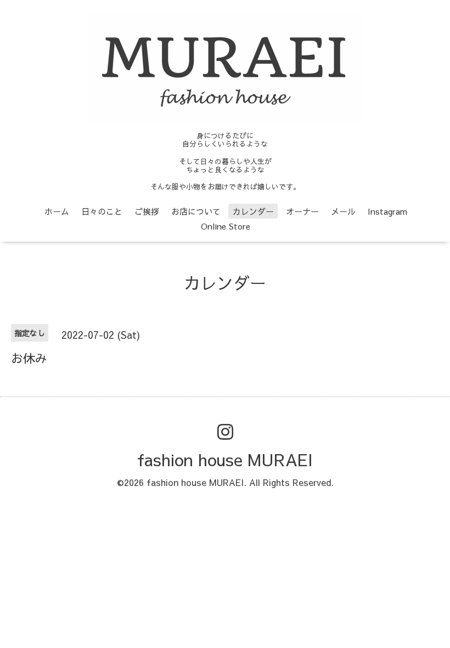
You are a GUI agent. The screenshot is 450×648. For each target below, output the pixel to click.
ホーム (56, 211)
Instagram (387, 211)
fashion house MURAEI (225, 459)
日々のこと (101, 211)
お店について (196, 211)
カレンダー (253, 211)
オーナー (302, 211)
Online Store (225, 226)
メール (343, 211)
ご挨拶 (146, 211)
